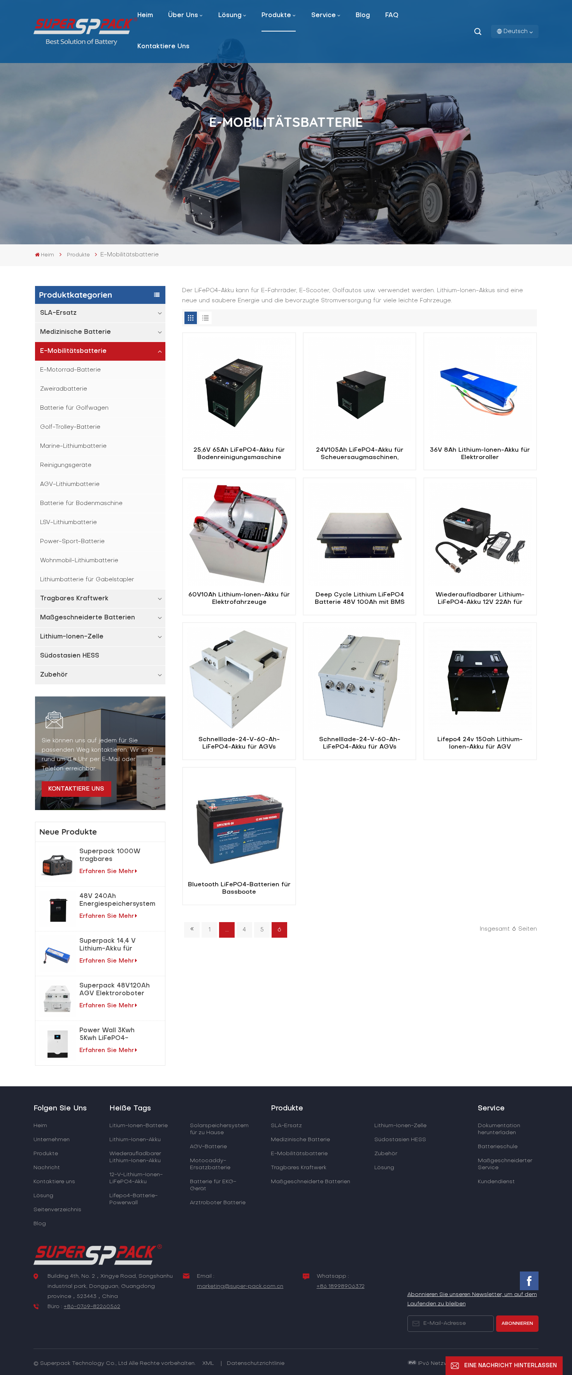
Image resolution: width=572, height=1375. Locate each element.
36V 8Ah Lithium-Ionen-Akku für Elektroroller (480, 454)
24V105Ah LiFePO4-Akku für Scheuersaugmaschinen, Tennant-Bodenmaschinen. (360, 454)
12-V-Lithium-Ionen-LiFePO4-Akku (136, 1178)
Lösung (230, 15)
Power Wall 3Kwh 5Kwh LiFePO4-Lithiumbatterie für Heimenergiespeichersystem (120, 1035)
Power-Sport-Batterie (72, 541)
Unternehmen (51, 1139)
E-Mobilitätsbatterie (73, 351)
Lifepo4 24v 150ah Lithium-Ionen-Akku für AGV (480, 743)
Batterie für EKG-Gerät (213, 1185)
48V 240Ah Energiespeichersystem (117, 900)
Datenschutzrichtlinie (255, 1363)
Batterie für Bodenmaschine (81, 503)
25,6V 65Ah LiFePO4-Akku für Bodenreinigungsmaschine (239, 454)
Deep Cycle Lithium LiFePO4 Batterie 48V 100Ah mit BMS (360, 598)
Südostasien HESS (69, 656)
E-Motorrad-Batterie (70, 370)
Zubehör (54, 675)
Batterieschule (498, 1146)
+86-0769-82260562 (92, 1306)
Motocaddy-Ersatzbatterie (210, 1164)
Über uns (183, 15)
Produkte (276, 15)
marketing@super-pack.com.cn (240, 1286)
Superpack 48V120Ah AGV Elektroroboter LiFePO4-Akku (114, 990)
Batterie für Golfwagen (74, 408)
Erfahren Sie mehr (106, 871)
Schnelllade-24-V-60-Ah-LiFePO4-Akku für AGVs (239, 743)
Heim (145, 15)
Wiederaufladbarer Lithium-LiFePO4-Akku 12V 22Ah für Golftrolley (480, 599)
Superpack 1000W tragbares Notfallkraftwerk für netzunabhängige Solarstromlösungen (112, 856)
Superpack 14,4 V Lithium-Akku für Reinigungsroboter (109, 945)
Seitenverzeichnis (57, 1209)
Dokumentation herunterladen (499, 1129)
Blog (363, 15)
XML (208, 1363)
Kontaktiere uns (163, 47)
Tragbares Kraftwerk (74, 599)
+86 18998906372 (341, 1286)
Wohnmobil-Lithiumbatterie (79, 560)
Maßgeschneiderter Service (505, 1164)
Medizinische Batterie (75, 332)
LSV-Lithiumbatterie (68, 522)
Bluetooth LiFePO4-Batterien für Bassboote (239, 888)
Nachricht (46, 1167)
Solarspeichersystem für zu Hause (219, 1129)
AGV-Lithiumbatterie (70, 484)
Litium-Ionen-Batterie (138, 1125)
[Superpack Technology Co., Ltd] (85, 44)
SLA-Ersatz (58, 313)
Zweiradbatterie (63, 389)
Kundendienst (496, 1181)
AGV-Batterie (208, 1146)
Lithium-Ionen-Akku (135, 1139)
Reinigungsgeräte (65, 465)
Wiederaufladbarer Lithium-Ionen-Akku (135, 1157)
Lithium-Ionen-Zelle (72, 637)
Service (323, 15)
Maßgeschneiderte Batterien (87, 618)
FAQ (391, 15)
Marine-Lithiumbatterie (73, 446)
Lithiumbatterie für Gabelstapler (87, 579)
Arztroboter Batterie (218, 1202)
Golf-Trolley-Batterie (70, 427)
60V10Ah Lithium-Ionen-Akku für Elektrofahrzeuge (239, 598)
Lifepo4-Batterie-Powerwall (133, 1199)
